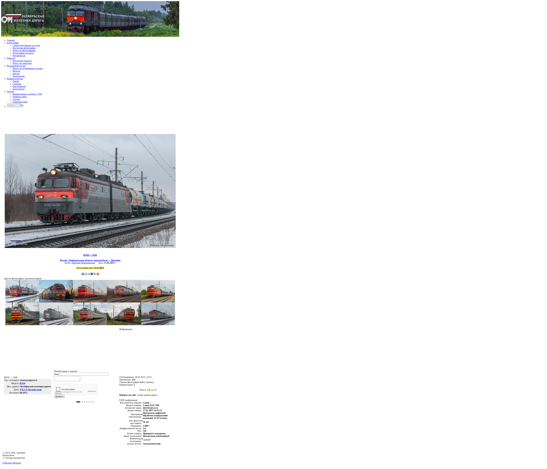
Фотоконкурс (19, 55)
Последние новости (22, 61)
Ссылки (16, 99)
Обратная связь (20, 102)
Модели (16, 71)
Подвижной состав (16, 66)
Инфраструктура (15, 78)
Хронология (19, 76)
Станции (17, 84)
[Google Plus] (97, 274)
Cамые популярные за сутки (26, 45)
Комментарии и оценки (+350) (27, 94)
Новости (11, 58)
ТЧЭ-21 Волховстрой (30, 389)
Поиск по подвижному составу (28, 68)
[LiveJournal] (94, 274)
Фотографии (13, 43)
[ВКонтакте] (82, 274)
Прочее (10, 91)
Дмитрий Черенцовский (83, 263)
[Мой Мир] (91, 274)
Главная (11, 40)
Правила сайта (20, 96)
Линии (16, 81)
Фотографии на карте (23, 53)
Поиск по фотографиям (24, 50)
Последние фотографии (24, 48)
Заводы (16, 73)
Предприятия (19, 86)
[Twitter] (85, 274)
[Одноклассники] (88, 274)
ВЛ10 (22, 383)
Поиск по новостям (22, 63)
